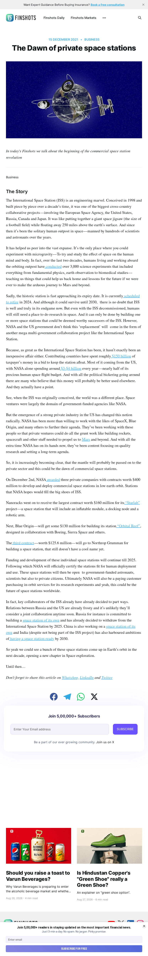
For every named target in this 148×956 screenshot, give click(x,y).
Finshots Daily (54, 18)
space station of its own (41, 620)
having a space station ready (31, 638)
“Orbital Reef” (128, 525)
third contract (23, 542)
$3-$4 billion (70, 368)
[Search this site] (140, 18)
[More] (104, 18)
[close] (143, 5)
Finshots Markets (83, 18)
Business (91, 39)
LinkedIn (87, 677)
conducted (53, 266)
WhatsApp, (70, 677)
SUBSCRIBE (125, 729)
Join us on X (104, 742)
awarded (53, 479)
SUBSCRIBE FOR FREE (74, 948)
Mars (86, 439)
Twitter (107, 677)
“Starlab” (132, 502)
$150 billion (121, 356)
